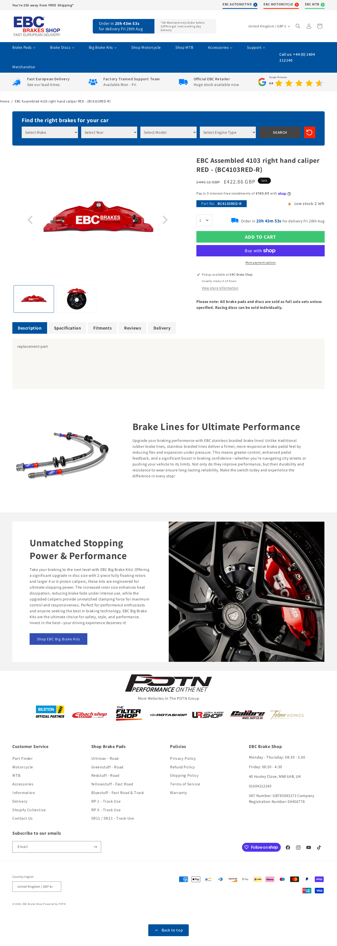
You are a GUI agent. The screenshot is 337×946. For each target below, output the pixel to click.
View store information (220, 288)
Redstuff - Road (105, 775)
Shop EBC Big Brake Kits (58, 639)
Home (4, 101)
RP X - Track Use (106, 810)
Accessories (23, 784)
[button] (298, 26)
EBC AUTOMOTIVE (237, 4)
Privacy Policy (183, 758)
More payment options (260, 262)
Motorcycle (22, 767)
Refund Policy (182, 767)
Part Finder (22, 758)
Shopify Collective (29, 810)
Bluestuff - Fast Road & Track (117, 792)
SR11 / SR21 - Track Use (112, 818)
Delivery (20, 801)
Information (23, 792)
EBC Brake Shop (32, 904)
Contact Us (22, 818)
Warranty (178, 792)
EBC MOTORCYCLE (278, 4)
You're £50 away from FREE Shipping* (43, 5)
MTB (16, 775)
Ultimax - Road (105, 758)
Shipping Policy (184, 775)
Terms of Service (185, 784)
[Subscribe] (95, 847)
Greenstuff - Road (107, 767)
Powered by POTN (54, 904)
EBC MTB (312, 4)
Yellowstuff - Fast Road (112, 784)
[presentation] (31, 220)
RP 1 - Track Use (106, 801)
